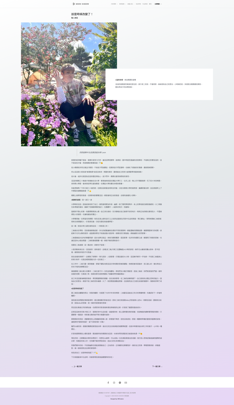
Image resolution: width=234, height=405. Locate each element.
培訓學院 (138, 4)
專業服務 (121, 4)
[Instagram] (114, 383)
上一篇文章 (76, 366)
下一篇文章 (157, 366)
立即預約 (157, 4)
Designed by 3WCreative (117, 399)
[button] (117, 4)
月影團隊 (113, 4)
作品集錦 (145, 4)
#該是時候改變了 (77, 288)
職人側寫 (74, 18)
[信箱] (126, 383)
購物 (150, 4)
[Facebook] (108, 383)
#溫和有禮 (119, 80)
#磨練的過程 (75, 200)
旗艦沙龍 (130, 4)
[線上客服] (120, 383)
